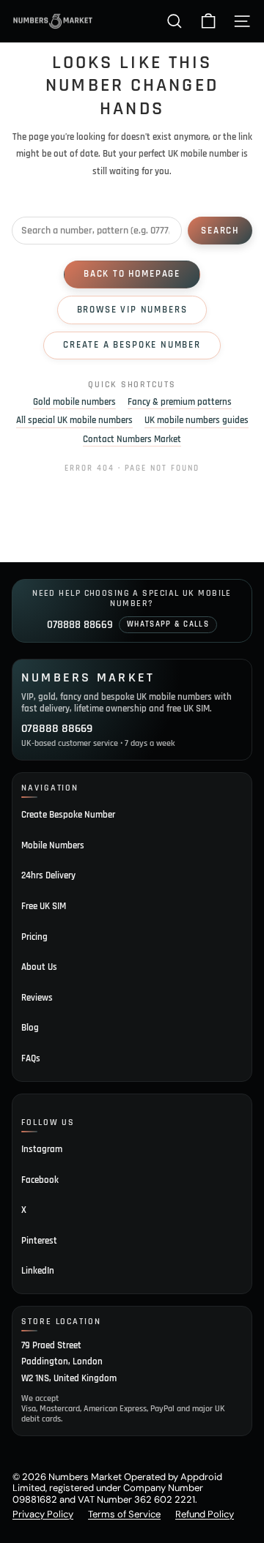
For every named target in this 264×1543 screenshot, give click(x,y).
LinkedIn (37, 1271)
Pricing (34, 937)
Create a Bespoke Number (132, 345)
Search (220, 230)
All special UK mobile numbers (74, 420)
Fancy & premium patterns (180, 402)
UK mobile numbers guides (196, 420)
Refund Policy (204, 1514)
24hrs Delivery (48, 875)
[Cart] (208, 21)
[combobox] (97, 230)
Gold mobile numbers (74, 402)
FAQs (30, 1058)
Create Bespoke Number (68, 815)
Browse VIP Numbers (132, 309)
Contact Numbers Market (132, 439)
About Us (39, 967)
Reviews (37, 998)
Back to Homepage (132, 274)
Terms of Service (124, 1514)
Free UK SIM (43, 906)
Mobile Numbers (52, 845)
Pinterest (39, 1241)
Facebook (40, 1180)
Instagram (41, 1149)
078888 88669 (80, 625)
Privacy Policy (42, 1514)
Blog (30, 1028)
